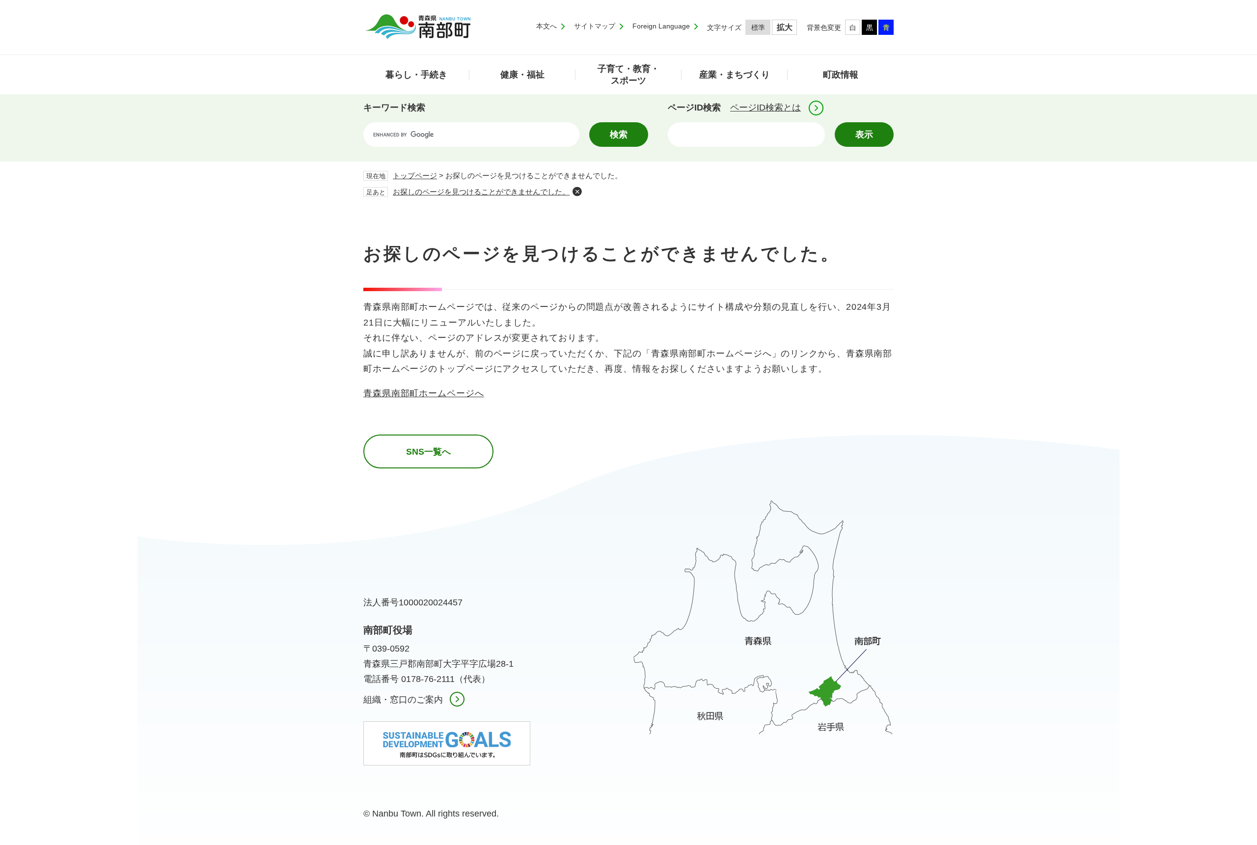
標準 (758, 27)
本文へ (546, 26)
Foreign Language (661, 26)
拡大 (784, 27)
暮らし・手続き (416, 75)
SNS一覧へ (428, 452)
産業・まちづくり (734, 75)
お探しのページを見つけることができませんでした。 (481, 192)
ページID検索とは (765, 107)
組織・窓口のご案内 (403, 700)
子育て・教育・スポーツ (628, 74)
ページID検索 (694, 107)
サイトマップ (594, 26)
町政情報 (840, 75)
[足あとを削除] (577, 191)
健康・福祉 (522, 75)
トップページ (415, 175)
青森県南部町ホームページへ (423, 393)
